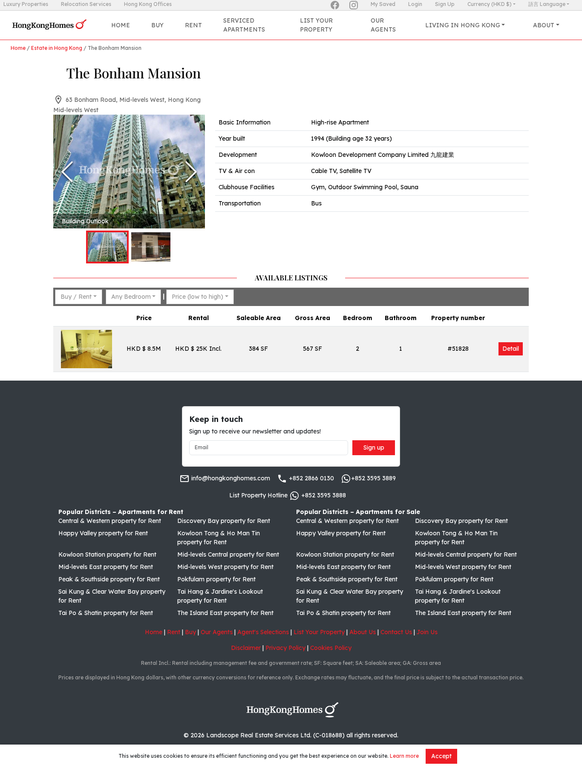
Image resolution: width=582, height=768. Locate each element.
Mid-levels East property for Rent (105, 567)
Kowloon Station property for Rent (107, 554)
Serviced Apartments (244, 25)
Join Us (427, 632)
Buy (157, 25)
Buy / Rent (76, 296)
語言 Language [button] (546, 4)
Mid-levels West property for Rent (225, 567)
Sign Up (445, 4)
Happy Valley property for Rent (103, 533)
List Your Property (316, 25)
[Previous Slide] (67, 171)
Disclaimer (246, 648)
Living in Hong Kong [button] (462, 25)
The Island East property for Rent (225, 613)
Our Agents (383, 25)
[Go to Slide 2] (151, 247)
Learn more (404, 756)
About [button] (543, 25)
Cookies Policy (331, 648)
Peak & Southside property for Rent (109, 579)
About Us (362, 632)
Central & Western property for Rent (109, 521)
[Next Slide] (191, 171)
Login (415, 4)
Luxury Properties (25, 4)
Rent (193, 25)
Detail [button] (510, 348)
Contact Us (396, 632)
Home (120, 25)
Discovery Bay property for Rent (223, 521)
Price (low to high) (197, 296)
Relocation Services (86, 4)
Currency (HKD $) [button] (489, 4)
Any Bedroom (131, 296)
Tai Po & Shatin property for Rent (105, 613)
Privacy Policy (285, 648)
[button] (129, 171)
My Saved (383, 4)
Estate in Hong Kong (56, 48)
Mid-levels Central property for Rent (228, 554)
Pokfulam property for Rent (216, 579)
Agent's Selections (263, 632)
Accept (441, 756)
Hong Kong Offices (148, 4)
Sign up (373, 447)
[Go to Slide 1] (107, 247)
